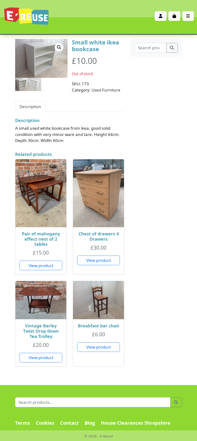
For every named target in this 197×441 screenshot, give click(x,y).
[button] (59, 47)
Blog (90, 423)
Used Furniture (106, 90)
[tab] (30, 106)
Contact (69, 423)
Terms (22, 423)
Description (30, 106)
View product (41, 265)
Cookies (45, 423)
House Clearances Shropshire (135, 423)
